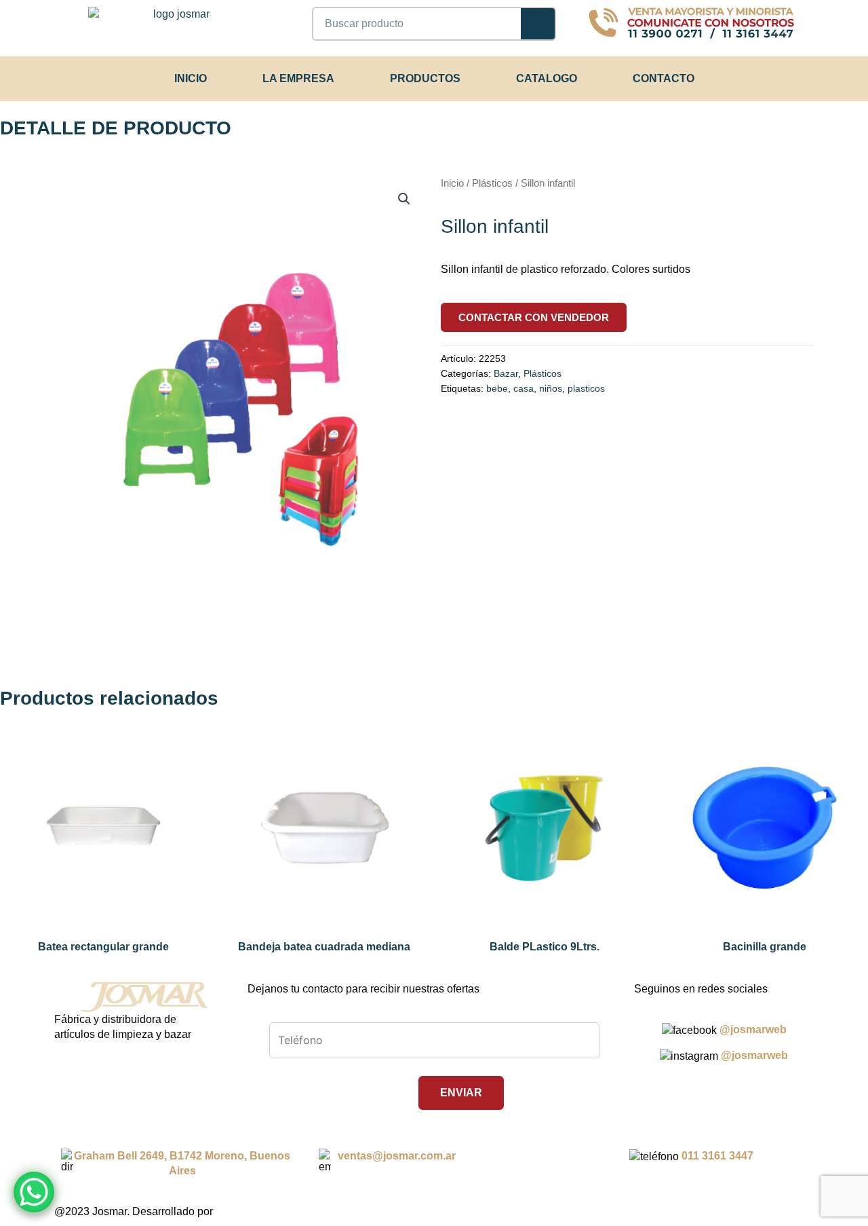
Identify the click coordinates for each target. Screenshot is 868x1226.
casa (523, 388)
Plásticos (492, 183)
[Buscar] (538, 23)
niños (550, 388)
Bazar (506, 373)
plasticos (586, 388)
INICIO (190, 78)
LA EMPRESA (298, 78)
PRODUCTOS (425, 78)
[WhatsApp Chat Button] (34, 1192)
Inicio (452, 183)
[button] (404, 199)
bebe (497, 388)
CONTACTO (663, 78)
